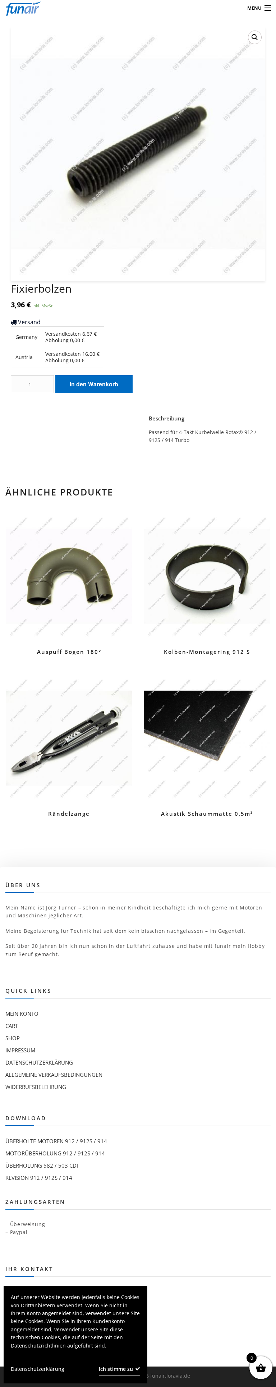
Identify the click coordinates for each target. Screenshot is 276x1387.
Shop (12, 1038)
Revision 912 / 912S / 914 (38, 1177)
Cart (11, 1025)
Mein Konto (21, 1013)
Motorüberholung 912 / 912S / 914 (55, 1153)
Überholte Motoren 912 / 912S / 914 (56, 1141)
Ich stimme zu (116, 1368)
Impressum (20, 1050)
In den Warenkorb (94, 384)
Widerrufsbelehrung (35, 1086)
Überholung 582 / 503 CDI (41, 1165)
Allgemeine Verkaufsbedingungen (53, 1074)
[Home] (18, 8)
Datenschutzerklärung (39, 1062)
